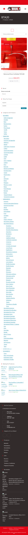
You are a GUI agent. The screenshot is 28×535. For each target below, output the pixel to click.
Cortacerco (8, 244)
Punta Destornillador (8, 338)
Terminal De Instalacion (9, 196)
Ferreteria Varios (7, 170)
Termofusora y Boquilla (11, 304)
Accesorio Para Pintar (9, 205)
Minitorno (8, 270)
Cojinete (6, 162)
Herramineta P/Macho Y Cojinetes (11, 324)
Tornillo (5, 129)
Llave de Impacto (10, 260)
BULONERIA (6, 115)
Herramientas (7, 448)
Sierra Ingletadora (10, 290)
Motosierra (8, 272)
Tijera (5, 346)
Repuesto (6, 340)
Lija (4, 176)
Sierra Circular (9, 286)
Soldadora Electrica (10, 298)
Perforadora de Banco (11, 274)
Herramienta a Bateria (9, 221)
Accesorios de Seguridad (9, 140)
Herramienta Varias (13, 72)
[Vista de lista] (15, 30)
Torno (7, 306)
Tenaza (5, 344)
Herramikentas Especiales (9, 322)
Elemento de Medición (9, 168)
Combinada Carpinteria (11, 239)
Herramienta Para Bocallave (10, 310)
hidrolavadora (9, 254)
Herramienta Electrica (8, 223)
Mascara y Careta (8, 184)
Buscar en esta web (5, 91)
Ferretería (6, 450)
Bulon (5, 121)
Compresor (8, 241)
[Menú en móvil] (26, 9)
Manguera (6, 182)
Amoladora (8, 225)
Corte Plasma (9, 248)
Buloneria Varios (7, 123)
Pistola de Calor (9, 278)
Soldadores (8, 300)
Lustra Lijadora (9, 262)
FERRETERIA (6, 136)
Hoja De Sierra (7, 174)
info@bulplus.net (11, 427)
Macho (5, 180)
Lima (5, 326)
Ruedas (5, 192)
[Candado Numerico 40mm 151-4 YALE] (5, 516)
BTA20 (11, 19)
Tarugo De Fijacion (8, 194)
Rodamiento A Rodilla (9, 359)
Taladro (8, 302)
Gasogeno (6, 215)
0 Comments (16, 484)
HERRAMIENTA (7, 72)
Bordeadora (9, 233)
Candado (6, 154)
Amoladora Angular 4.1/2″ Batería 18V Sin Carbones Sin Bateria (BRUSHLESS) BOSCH (16, 480)
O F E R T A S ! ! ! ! (21, 72)
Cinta (5, 158)
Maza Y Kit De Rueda (8, 355)
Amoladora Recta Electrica (12, 229)
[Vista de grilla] (12, 30)
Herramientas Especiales (9, 316)
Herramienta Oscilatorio (11, 252)
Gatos (5, 217)
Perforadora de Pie (10, 276)
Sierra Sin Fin (9, 296)
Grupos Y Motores (8, 219)
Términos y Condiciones (9, 463)
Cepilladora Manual (10, 238)
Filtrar (24, 108)
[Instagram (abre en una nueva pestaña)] (15, 2)
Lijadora (8, 258)
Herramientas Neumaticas (9, 318)
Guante (5, 172)
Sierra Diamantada (10, 288)
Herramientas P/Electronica (10, 320)
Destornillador (7, 211)
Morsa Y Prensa (7, 334)
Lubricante (6, 178)
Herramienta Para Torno (9, 312)
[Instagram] (9, 435)
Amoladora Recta (10, 227)
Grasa (5, 353)
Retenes (6, 452)
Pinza (5, 336)
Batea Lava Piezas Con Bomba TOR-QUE (14, 74)
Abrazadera (6, 138)
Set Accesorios (7, 342)
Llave (5, 328)
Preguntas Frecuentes (9, 465)
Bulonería (6, 443)
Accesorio (6, 201)
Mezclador (8, 268)
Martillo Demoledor (10, 264)
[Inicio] (1, 19)
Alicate (5, 207)
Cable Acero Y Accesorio (9, 146)
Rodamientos (7, 445)
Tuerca (5, 131)
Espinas (5, 125)
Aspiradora (8, 231)
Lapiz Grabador (9, 256)
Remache (6, 190)
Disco (5, 164)
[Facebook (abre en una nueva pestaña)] (13, 2)
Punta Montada (7, 188)
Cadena (5, 148)
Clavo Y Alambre (7, 160)
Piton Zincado (7, 127)
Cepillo (5, 156)
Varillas (5, 133)
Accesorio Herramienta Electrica (11, 203)
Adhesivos (6, 142)
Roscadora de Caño (10, 282)
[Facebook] (5, 435)
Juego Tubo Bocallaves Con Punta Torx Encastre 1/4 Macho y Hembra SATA (17, 500)
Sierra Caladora (9, 284)
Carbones (8, 235)
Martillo (5, 332)
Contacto (6, 461)
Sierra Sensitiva (9, 294)
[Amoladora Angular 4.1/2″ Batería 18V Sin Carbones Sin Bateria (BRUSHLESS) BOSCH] (5, 481)
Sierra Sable (8, 292)
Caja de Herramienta (8, 152)
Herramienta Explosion (9, 308)
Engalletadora (9, 250)
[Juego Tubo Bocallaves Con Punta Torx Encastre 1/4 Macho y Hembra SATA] (5, 501)
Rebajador (8, 280)
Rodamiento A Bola (8, 357)
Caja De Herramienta (8, 150)
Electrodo (6, 166)
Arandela (6, 119)
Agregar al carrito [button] (14, 81)
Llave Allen (6, 330)
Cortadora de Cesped (11, 246)
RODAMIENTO (6, 351)
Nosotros (6, 458)
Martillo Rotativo (10, 266)
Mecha (5, 186)
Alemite (5, 144)
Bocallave (6, 209)
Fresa (5, 213)
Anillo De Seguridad (8, 117)
